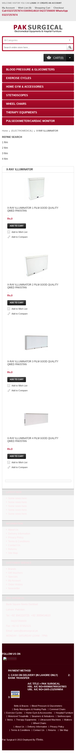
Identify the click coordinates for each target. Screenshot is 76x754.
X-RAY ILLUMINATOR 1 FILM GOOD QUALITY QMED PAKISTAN (32, 209)
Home (5, 130)
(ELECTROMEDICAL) (22, 130)
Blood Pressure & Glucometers (30, 69)
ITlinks (39, 739)
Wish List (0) (24, 8)
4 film (5, 158)
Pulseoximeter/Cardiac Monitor (30, 121)
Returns (12, 549)
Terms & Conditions (19, 541)
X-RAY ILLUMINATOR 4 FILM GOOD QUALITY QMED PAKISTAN (32, 440)
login (33, 3)
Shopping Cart (42, 8)
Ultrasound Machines (50, 720)
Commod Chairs (57, 709)
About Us (13, 529)
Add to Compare (20, 237)
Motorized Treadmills (18, 716)
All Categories (11, 40)
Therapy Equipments (21, 112)
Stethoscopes (17, 95)
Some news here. (17, 498)
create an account (51, 3)
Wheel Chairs (16, 103)
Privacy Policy (16, 537)
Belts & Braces (21, 706)
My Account (8, 8)
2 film (5, 147)
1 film (5, 142)
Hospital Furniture (64, 713)
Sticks (10, 720)
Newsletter (14, 588)
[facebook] (10, 658)
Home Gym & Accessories (25, 86)
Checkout (59, 8)
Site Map (13, 553)
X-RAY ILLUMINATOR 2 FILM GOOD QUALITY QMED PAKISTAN (32, 286)
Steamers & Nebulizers (43, 716)
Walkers (68, 720)
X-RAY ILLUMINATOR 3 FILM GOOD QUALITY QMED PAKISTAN (32, 363)
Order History (15, 584)
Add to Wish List (19, 232)
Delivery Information (19, 533)
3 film (5, 153)
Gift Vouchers (15, 572)
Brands (12, 569)
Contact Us (14, 545)
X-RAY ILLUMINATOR (47, 130)
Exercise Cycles (18, 78)
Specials (13, 576)
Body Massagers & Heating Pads (30, 709)
